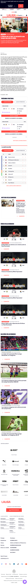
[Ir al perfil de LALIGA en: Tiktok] (18, 564)
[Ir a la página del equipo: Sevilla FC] (6, 166)
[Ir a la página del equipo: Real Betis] (6, 169)
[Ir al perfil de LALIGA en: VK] (22, 564)
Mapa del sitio (8, 574)
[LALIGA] (11, 15)
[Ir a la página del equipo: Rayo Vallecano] (6, 183)
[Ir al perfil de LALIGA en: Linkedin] (14, 564)
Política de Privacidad (10, 578)
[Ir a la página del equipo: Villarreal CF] (6, 174)
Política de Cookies (18, 578)
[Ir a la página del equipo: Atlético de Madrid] (6, 163)
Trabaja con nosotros (23, 574)
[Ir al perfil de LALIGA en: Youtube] (26, 564)
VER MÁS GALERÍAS (4, 443)
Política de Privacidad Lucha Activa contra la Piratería (14, 580)
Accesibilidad (16, 576)
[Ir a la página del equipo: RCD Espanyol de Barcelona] (6, 160)
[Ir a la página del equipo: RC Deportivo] (6, 177)
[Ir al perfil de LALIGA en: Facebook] (2, 564)
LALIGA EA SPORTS (7, 101)
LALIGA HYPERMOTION (20, 101)
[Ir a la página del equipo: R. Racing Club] (6, 171)
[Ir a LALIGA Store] (14, 12)
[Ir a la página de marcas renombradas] (14, 571)
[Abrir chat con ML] (25, 582)
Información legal (23, 576)
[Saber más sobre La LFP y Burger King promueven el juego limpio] (7, 208)
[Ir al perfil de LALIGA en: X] (10, 564)
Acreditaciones (15, 574)
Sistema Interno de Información (7, 576)
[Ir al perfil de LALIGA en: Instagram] (6, 564)
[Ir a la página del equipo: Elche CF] (6, 180)
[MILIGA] (26, 15)
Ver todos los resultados (19, 140)
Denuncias (3, 574)
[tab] (7, 102)
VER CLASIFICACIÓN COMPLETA (13, 185)
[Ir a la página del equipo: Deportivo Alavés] (6, 157)
